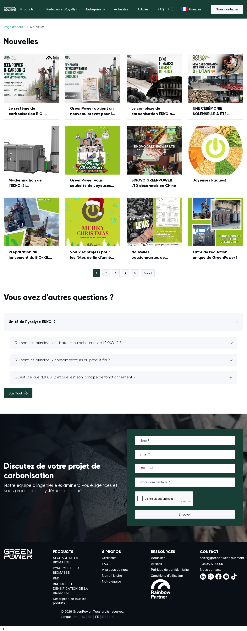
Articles (142, 9)
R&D (56, 578)
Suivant (148, 273)
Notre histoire (112, 576)
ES (90, 617)
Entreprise (93, 9)
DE (104, 617)
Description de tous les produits (69, 601)
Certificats (109, 558)
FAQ (161, 9)
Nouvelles (37, 27)
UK (111, 617)
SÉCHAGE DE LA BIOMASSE (65, 560)
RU (83, 617)
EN (75, 617)
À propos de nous (115, 570)
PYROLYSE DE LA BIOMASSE (66, 570)
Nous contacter (227, 9)
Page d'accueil (14, 27)
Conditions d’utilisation (167, 576)
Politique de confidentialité (170, 570)
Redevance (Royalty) (61, 9)
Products (27, 9)
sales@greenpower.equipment (221, 558)
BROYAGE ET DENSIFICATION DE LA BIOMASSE (70, 588)
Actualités (121, 9)
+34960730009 (211, 564)
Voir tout (15, 393)
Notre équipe (111, 581)
